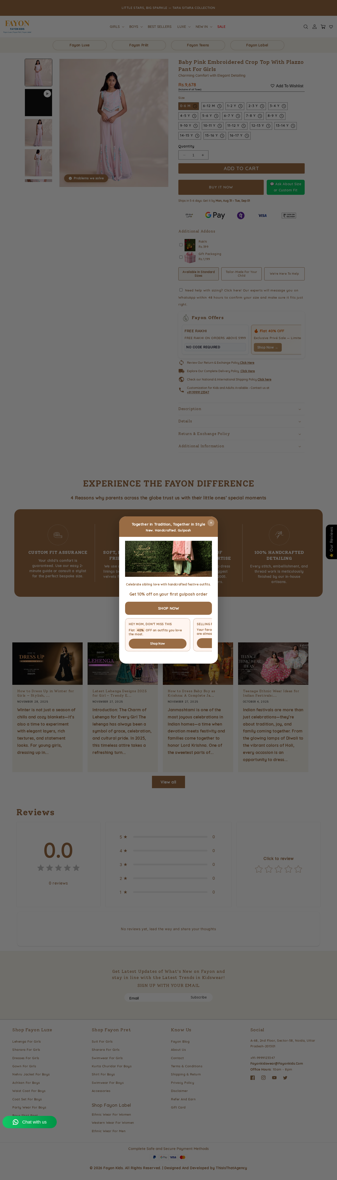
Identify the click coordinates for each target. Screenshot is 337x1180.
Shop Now (157, 643)
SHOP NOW (168, 608)
